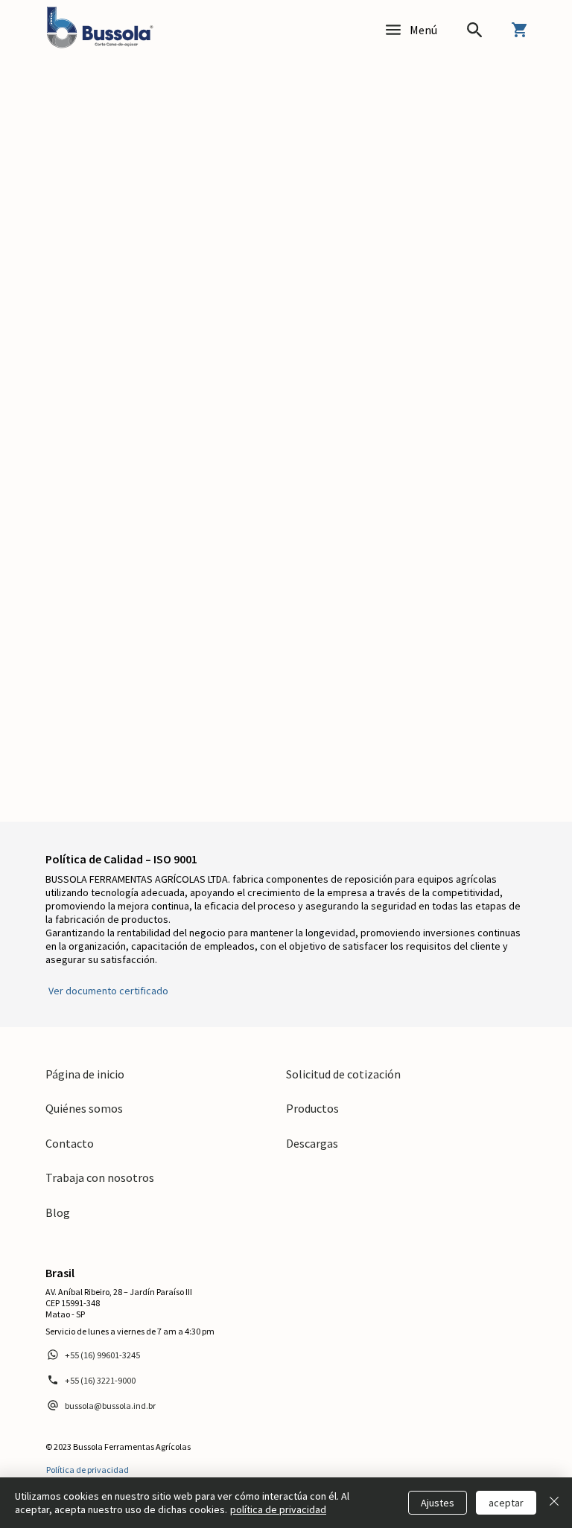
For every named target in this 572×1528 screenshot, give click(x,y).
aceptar (506, 1502)
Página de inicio (84, 1074)
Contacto (69, 1143)
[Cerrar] (554, 1502)
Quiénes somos (84, 1108)
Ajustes (437, 1502)
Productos (312, 1108)
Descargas (312, 1143)
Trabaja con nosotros (99, 1177)
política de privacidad (278, 1509)
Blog (57, 1212)
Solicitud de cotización (343, 1074)
